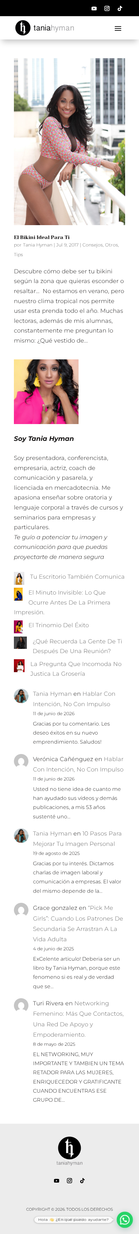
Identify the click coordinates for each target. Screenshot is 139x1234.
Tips (18, 254)
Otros (111, 245)
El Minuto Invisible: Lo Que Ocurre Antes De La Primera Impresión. (62, 602)
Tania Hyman (37, 245)
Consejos (92, 245)
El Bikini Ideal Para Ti (42, 237)
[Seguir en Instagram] (107, 8)
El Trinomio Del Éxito (58, 625)
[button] (125, 1220)
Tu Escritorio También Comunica (77, 576)
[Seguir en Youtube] (94, 8)
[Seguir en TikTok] (120, 8)
